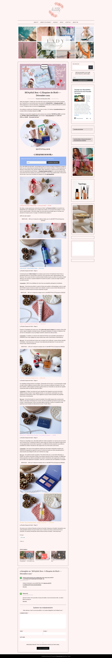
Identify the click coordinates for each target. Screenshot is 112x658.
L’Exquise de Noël (58, 103)
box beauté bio (50, 174)
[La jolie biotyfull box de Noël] (43, 555)
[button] (31, 230)
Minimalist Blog (59, 656)
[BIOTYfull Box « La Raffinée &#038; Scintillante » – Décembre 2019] (27, 555)
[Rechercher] (90, 67)
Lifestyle (68, 22)
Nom (21, 631)
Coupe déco (82, 217)
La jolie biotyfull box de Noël (42, 559)
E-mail (45, 631)
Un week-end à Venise (78, 129)
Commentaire (24, 613)
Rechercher (76, 64)
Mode (61, 22)
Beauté (36, 22)
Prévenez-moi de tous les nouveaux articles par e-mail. (43, 644)
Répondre (25, 586)
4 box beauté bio (50, 115)
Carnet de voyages (45, 22)
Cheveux (55, 22)
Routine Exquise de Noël (45, 171)
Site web (22, 637)
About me (75, 22)
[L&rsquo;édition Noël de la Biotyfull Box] (58, 555)
